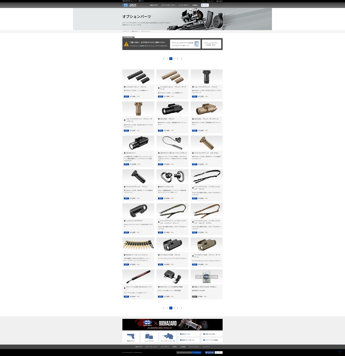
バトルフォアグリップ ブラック (137, 187)
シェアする (210, 352)
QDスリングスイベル (166, 187)
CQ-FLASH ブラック (167, 119)
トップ (202, 1)
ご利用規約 (183, 346)
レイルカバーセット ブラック (136, 87)
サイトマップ (210, 1)
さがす (206, 5)
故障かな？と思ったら (188, 340)
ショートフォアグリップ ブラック (205, 87)
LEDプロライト (131, 153)
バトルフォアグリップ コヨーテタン (206, 153)
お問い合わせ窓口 (210, 334)
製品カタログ (154, 5)
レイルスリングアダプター (134, 221)
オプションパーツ (145, 31)
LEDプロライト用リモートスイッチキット (173, 153)
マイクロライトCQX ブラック (170, 255)
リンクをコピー (197, 352)
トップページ (125, 31)
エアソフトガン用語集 (211, 340)
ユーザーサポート (184, 5)
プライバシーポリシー (194, 346)
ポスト (219, 352)
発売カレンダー (186, 334)
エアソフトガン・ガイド (168, 5)
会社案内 (194, 5)
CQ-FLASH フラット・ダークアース (206, 119)
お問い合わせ (219, 1)
